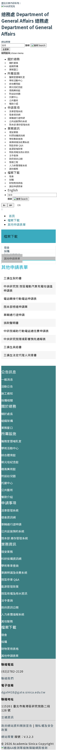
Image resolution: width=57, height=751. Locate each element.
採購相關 (7, 400)
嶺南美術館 (8, 469)
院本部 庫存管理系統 (19, 124)
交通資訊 (7, 717)
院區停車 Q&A (10, 579)
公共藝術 (7, 490)
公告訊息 (8, 371)
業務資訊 (14, 128)
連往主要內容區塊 (10, 3)
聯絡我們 (7, 678)
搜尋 (27, 45)
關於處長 (7, 414)
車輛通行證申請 (11, 524)
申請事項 (14, 107)
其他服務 (13, 168)
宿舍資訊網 (8, 517)
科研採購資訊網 (11, 558)
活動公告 (7, 386)
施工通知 (7, 393)
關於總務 (14, 59)
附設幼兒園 (8, 476)
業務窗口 (13, 69)
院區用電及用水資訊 (14, 593)
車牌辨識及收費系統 (14, 572)
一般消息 (7, 379)
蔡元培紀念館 (10, 462)
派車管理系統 (10, 510)
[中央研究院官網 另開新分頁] (8, 6)
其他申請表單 (15, 186)
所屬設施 (14, 73)
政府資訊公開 (10, 607)
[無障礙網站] (24, 748)
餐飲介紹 (13, 103)
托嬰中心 (7, 483)
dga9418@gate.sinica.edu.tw (23, 692)
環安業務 (7, 552)
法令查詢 (7, 600)
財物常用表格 (10, 649)
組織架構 (7, 421)
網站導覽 (5, 41)
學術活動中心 (10, 448)
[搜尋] (38, 45)
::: (20, 3)
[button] (12, 53)
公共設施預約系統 (12, 531)
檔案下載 (14, 172)
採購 (4, 642)
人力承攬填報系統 (12, 614)
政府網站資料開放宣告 (16, 725)
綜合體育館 (8, 455)
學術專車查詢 (10, 565)
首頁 (11, 216)
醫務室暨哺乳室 (11, 441)
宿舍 (4, 635)
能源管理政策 (10, 586)
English (13, 190)
